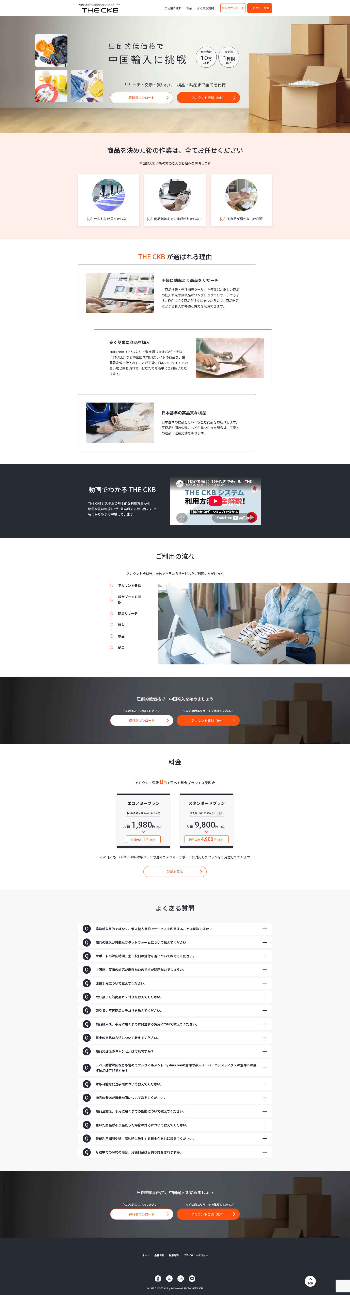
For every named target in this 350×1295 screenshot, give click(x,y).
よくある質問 (205, 8)
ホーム (145, 1255)
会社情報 (159, 1255)
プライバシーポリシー (196, 1255)
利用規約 (174, 1255)
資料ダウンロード (233, 8)
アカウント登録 (260, 8)
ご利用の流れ (172, 8)
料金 (189, 8)
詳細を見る (175, 871)
